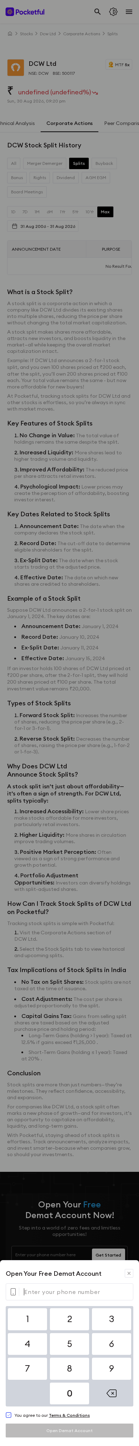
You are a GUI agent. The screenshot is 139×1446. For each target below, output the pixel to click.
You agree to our (52, 1415)
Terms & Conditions (69, 1415)
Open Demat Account (69, 1430)
